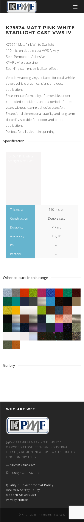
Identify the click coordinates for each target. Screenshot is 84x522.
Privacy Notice (17, 500)
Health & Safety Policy (23, 490)
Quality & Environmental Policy (29, 485)
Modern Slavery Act (21, 495)
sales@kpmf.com (23, 465)
